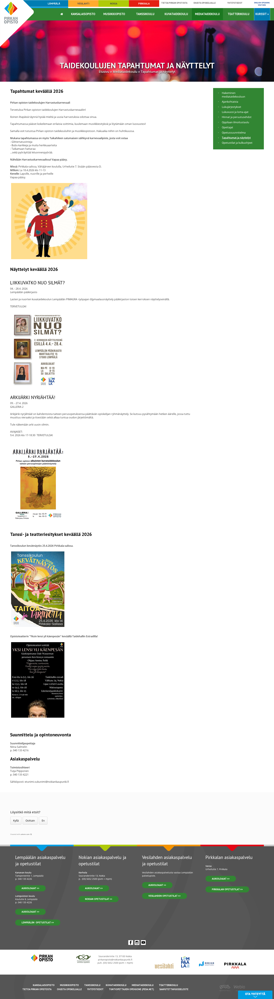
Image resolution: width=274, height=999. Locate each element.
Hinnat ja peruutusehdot (236, 117)
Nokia (113, 3)
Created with (20, 834)
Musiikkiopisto (114, 14)
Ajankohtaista (230, 101)
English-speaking (262, 4)
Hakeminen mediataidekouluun (233, 94)
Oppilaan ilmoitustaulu (235, 122)
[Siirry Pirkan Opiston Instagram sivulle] (137, 942)
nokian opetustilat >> (98, 899)
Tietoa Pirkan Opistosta (37, 989)
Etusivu (104, 71)
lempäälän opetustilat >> (38, 922)
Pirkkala (144, 3)
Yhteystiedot (234, 3)
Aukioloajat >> (94, 888)
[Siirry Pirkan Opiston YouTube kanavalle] (143, 942)
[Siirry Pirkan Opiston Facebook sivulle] (130, 942)
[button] (15, 821)
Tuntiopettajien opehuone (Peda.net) (131, 989)
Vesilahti (83, 3)
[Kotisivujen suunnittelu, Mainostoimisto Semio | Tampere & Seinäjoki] (226, 993)
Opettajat (227, 127)
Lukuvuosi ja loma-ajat (235, 112)
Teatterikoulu (238, 14)
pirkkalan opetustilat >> (227, 889)
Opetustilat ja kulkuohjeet (237, 142)
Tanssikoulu (145, 14)
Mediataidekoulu (207, 14)
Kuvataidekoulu (176, 14)
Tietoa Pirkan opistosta (174, 3)
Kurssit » (262, 14)
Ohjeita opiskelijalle (204, 3)
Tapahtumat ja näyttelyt (158, 71)
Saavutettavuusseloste (173, 989)
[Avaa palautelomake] (255, 995)
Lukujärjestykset (231, 107)
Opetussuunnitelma (234, 132)
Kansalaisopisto (83, 14)
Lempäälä (54, 3)
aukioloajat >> (30, 888)
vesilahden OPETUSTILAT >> (164, 895)
